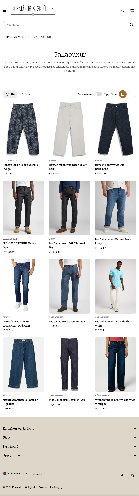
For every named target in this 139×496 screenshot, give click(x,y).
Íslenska (37, 474)
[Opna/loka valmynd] (5, 10)
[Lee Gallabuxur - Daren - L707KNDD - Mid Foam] (23, 286)
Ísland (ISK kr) (15, 473)
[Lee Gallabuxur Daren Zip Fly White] (115, 286)
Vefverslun (22, 36)
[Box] (123, 94)
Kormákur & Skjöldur (25, 487)
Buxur (52, 160)
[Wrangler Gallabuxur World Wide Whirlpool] (115, 364)
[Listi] (132, 94)
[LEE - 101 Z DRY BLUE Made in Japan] (23, 208)
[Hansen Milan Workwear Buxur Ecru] (69, 129)
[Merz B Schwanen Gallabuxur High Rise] (23, 364)
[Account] (122, 10)
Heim (6, 36)
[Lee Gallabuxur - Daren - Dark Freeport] (115, 208)
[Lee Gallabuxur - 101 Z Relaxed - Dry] (69, 208)
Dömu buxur (102, 395)
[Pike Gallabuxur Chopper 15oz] (69, 364)
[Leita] (132, 25)
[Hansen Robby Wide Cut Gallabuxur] (115, 129)
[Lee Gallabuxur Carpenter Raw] (69, 286)
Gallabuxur (10, 160)
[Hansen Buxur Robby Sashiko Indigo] (23, 129)
